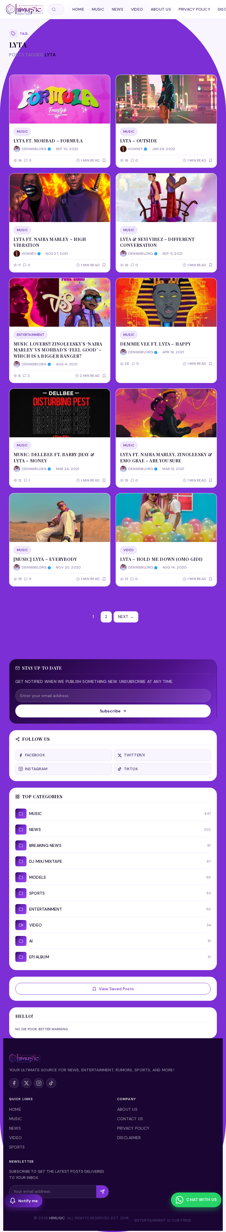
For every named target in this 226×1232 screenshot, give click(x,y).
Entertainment (30, 335)
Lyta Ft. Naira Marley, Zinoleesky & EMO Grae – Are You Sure (166, 457)
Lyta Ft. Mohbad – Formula (48, 141)
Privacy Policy (194, 9)
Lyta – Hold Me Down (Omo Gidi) (161, 559)
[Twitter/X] (26, 1083)
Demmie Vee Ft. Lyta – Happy (155, 344)
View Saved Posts (116, 988)
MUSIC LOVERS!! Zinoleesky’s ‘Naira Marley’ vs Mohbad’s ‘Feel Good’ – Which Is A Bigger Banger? (58, 350)
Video (137, 9)
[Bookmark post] (104, 160)
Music (98, 9)
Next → (126, 616)
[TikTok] (51, 1083)
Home (78, 9)
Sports (17, 1147)
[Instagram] (39, 1083)
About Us (161, 9)
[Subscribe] (102, 1191)
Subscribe (110, 711)
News (117, 9)
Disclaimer (129, 1137)
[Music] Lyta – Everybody (45, 559)
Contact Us (130, 1118)
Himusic (57, 1217)
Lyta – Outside (138, 141)
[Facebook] (14, 1083)
